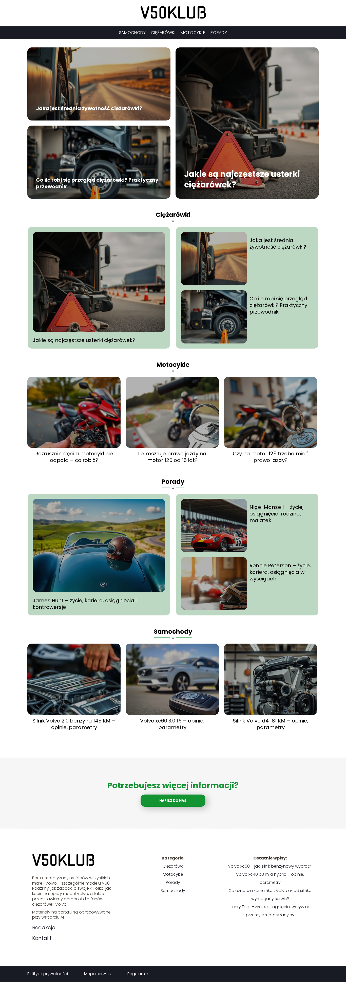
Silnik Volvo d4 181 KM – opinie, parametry (270, 724)
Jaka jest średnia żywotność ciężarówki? (89, 108)
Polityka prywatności (47, 974)
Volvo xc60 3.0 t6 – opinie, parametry (172, 724)
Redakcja (43, 927)
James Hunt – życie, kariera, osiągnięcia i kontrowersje (85, 603)
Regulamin (137, 974)
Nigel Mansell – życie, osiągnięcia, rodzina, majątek (276, 514)
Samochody (132, 33)
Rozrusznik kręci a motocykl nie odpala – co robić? (74, 456)
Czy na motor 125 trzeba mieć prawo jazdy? (271, 456)
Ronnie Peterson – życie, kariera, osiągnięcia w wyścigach (280, 572)
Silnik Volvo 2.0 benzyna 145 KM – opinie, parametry (74, 724)
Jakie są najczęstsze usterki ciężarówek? (242, 179)
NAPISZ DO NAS (172, 800)
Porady (218, 33)
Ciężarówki (163, 33)
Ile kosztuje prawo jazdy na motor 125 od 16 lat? (172, 456)
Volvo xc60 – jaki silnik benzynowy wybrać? (270, 866)
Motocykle (193, 33)
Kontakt (42, 938)
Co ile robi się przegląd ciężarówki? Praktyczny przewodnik (97, 183)
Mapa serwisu (97, 974)
